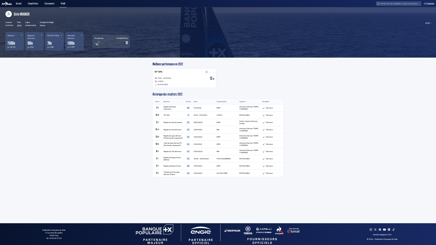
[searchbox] (398, 3)
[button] (184, 78)
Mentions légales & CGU (382, 234)
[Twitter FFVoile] (375, 229)
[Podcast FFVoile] (393, 229)
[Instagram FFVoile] (371, 229)
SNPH (19, 25)
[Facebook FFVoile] (380, 229)
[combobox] (428, 23)
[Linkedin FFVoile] (389, 229)
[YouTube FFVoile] (384, 229)
